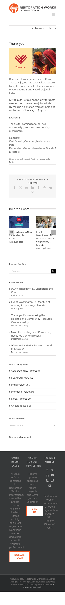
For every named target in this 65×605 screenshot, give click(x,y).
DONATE (14, 117)
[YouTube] (52, 475)
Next (50, 28)
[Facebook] (47, 470)
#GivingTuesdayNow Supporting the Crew (20, 235)
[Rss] (47, 480)
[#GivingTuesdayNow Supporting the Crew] (19, 217)
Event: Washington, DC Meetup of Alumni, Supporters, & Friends (46, 238)
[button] (11, 232)
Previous (39, 28)
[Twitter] (52, 470)
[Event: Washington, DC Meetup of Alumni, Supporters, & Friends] (46, 217)
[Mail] (49, 485)
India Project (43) (20, 384)
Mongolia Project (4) (22, 391)
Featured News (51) (22, 377)
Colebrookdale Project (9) (25, 370)
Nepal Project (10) (21, 398)
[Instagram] (52, 480)
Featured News (38, 159)
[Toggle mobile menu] (54, 14)
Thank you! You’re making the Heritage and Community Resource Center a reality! (31, 319)
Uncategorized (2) (21, 405)
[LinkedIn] (47, 475)
